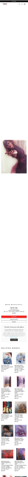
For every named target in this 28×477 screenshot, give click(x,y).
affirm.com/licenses (14, 337)
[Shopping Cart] (22, 4)
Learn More (14, 339)
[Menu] (24, 4)
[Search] (19, 4)
